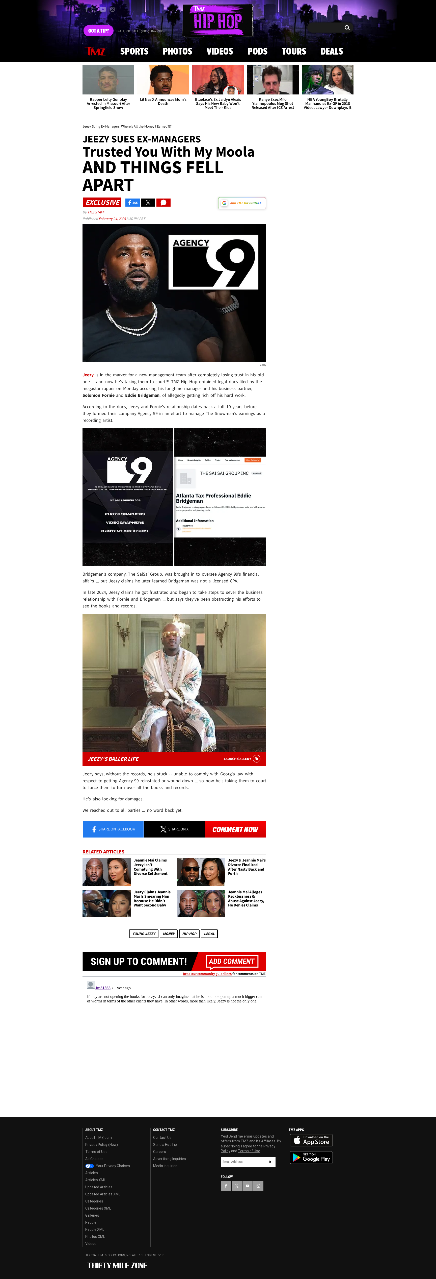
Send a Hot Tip (165, 1145)
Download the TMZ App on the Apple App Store (311, 1140)
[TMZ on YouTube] (247, 1186)
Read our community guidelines (207, 973)
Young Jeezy (143, 933)
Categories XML (98, 1208)
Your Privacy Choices (112, 1166)
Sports (134, 52)
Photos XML (95, 1237)
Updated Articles (99, 1187)
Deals (331, 52)
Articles (91, 1173)
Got (98, 31)
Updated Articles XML (102, 1194)
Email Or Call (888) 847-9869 (140, 31)
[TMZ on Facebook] (87, 9)
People (90, 1222)
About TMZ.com (98, 1138)
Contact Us (162, 1138)
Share (116, 828)
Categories (94, 1201)
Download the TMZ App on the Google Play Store (311, 1157)
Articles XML (95, 1180)
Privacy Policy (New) (101, 1145)
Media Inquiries (165, 1166)
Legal (209, 933)
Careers (159, 1152)
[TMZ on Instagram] (112, 9)
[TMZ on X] (94, 9)
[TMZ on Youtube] (103, 9)
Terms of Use (96, 1152)
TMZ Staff (95, 212)
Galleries (92, 1215)
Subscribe (270, 1162)
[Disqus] (174, 1042)
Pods (257, 52)
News (95, 51)
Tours (294, 52)
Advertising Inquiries (169, 1159)
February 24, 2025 (112, 218)
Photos (177, 52)
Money (169, 933)
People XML (94, 1229)
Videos (220, 52)
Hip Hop (189, 933)
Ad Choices (94, 1159)
